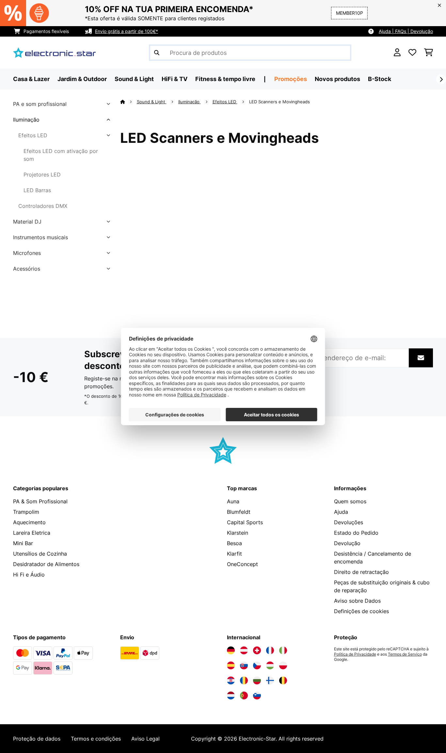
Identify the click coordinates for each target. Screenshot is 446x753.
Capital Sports (245, 522)
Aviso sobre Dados (357, 600)
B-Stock (379, 78)
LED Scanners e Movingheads (280, 101)
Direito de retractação (361, 572)
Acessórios (26, 268)
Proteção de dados (36, 738)
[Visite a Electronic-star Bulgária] (257, 680)
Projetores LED (42, 174)
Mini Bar (23, 543)
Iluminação (26, 119)
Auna (233, 501)
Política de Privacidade (355, 654)
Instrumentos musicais (40, 237)
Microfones (27, 253)
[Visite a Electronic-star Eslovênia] (257, 695)
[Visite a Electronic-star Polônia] (283, 665)
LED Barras (37, 190)
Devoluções (348, 522)
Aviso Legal (145, 738)
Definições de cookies (361, 611)
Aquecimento (29, 522)
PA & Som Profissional (40, 501)
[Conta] (397, 53)
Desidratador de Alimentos (46, 564)
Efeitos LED (32, 135)
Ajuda (341, 512)
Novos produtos (337, 78)
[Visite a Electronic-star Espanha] (231, 665)
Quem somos (350, 501)
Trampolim (26, 512)
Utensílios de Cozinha (40, 553)
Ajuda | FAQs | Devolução (406, 31)
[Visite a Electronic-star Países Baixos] (231, 695)
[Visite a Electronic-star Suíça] (257, 650)
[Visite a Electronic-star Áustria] (244, 650)
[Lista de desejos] (412, 53)
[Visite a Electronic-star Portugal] (244, 695)
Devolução (347, 543)
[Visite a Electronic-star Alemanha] (231, 650)
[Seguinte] (441, 79)
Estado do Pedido (356, 532)
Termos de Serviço (405, 654)
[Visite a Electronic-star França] (270, 650)
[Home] (128, 101)
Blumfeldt (238, 512)
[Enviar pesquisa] (156, 53)
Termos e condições (96, 738)
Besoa (234, 543)
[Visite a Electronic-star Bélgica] (283, 680)
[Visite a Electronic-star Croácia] (231, 680)
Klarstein (237, 532)
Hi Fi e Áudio (29, 574)
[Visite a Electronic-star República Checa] (257, 665)
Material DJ (27, 221)
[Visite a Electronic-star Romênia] (244, 680)
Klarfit (234, 553)
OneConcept (242, 564)
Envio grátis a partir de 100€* (126, 31)
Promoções (290, 78)
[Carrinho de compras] (428, 53)
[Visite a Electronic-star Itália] (283, 650)
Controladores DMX (42, 206)
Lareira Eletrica (31, 532)
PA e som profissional (40, 104)
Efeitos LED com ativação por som (61, 155)
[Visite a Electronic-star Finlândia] (270, 680)
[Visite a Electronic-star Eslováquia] (244, 665)
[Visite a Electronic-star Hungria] (270, 665)
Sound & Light (152, 101)
